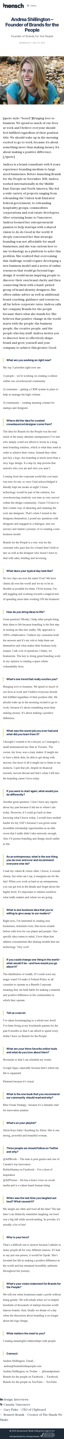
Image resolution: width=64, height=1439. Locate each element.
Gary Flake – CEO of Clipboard (25, 1409)
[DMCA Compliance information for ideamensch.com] (47, 1436)
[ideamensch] (13, 6)
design (8, 1399)
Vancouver (22, 1404)
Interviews (21, 1399)
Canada (9, 1404)
